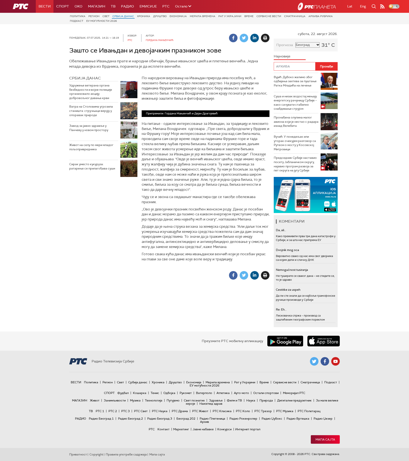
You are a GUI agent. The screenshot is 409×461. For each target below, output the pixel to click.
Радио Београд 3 (159, 418)
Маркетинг (181, 429)
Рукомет (186, 393)
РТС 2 (112, 411)
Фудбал (123, 393)
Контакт (163, 429)
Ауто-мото (241, 393)
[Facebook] (233, 38)
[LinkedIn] (254, 38)
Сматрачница (294, 16)
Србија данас (123, 16)
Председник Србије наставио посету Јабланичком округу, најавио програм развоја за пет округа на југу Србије (295, 164)
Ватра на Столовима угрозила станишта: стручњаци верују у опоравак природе (91, 111)
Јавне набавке (203, 429)
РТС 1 (100, 411)
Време (248, 16)
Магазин (96, 6)
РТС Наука (159, 411)
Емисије (148, 6)
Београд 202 (185, 418)
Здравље (216, 400)
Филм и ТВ (234, 400)
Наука (250, 400)
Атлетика (223, 393)
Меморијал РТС (294, 393)
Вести (45, 6)
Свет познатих (194, 400)
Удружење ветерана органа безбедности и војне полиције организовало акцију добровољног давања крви (90, 91)
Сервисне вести (268, 16)
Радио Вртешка (298, 418)
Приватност (78, 454)
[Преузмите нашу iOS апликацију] (323, 341)
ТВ (113, 6)
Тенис (155, 393)
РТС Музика (284, 411)
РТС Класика (222, 411)
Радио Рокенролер (243, 418)
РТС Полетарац (309, 411)
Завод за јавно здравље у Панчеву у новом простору (88, 128)
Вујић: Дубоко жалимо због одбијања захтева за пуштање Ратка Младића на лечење (295, 81)
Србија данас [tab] (85, 78)
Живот (94, 400)
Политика (77, 16)
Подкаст (76, 21)
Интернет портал (247, 429)
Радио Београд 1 (101, 418)
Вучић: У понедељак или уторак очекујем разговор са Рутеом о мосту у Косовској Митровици (295, 143)
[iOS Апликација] (306, 195)
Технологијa (153, 400)
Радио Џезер (323, 418)
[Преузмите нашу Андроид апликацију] (285, 341)
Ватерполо (204, 393)
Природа (266, 400)
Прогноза (284, 45)
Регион (93, 16)
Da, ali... (281, 230)
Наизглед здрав (210, 404)
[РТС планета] (316, 6)
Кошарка (139, 393)
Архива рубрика (320, 16)
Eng (363, 6)
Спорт (62, 6)
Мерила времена (202, 16)
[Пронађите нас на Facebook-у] (325, 361)
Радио (127, 6)
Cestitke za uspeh (288, 290)
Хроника (143, 16)
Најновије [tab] (282, 56)
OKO (78, 6)
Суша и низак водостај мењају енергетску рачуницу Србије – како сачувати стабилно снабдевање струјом (295, 102)
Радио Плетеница (212, 418)
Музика (135, 400)
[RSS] (382, 6)
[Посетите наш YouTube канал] (335, 361)
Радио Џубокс (272, 418)
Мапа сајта (325, 439)
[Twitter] (244, 38)
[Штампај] (265, 38)
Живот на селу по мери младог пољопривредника (91, 147)
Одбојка (169, 393)
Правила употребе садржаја (126, 454)
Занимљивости (115, 400)
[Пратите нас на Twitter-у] (314, 361)
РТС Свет (141, 411)
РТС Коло (243, 411)
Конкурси (224, 429)
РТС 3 (125, 411)
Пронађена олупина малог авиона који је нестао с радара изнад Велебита (296, 121)
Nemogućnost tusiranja (292, 270)
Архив (204, 422)
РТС (166, 6)
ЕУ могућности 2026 (101, 21)
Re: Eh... (281, 309)
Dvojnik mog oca (287, 250)
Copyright (96, 454)
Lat (349, 6)
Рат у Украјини (229, 16)
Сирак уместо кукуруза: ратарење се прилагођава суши (92, 166)
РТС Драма (180, 411)
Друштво (160, 16)
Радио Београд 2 (130, 418)
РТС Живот (200, 411)
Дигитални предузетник (294, 400)
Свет (105, 16)
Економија (178, 16)
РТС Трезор (263, 411)
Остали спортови (266, 393)
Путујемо (173, 400)
